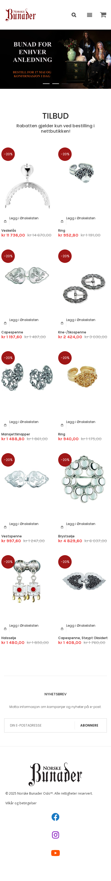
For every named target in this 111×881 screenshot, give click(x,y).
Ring (61, 230)
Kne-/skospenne (72, 332)
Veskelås (8, 230)
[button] (24, 218)
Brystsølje (66, 536)
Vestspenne (11, 536)
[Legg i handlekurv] (5, 221)
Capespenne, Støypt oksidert (83, 638)
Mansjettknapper (15, 434)
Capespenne (12, 332)
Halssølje (8, 638)
